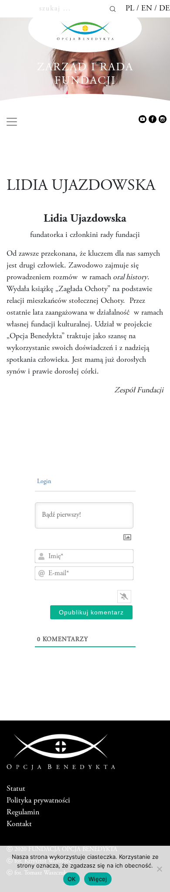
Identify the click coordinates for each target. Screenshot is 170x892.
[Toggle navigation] (12, 121)
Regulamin (23, 813)
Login (43, 482)
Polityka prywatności (38, 801)
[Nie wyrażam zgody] (159, 869)
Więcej (97, 878)
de (164, 9)
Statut (16, 789)
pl (130, 9)
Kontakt (19, 824)
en (146, 9)
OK (72, 878)
